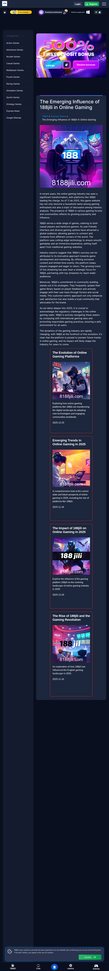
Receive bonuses (86, 64)
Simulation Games (14, 90)
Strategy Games (13, 104)
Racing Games (13, 84)
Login (78, 4)
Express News (13, 111)
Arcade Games (13, 56)
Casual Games (13, 63)
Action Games (12, 43)
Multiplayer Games (15, 70)
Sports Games (12, 97)
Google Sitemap (13, 117)
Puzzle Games (13, 77)
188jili (45, 116)
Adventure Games (14, 50)
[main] (54, 967)
